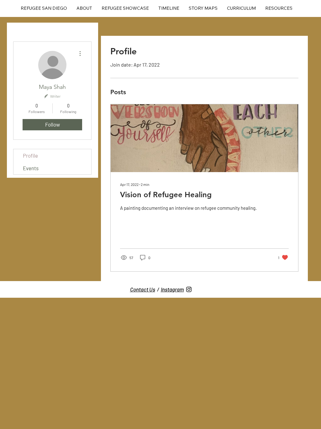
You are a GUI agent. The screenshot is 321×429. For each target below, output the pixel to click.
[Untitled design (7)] (189, 289)
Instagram (172, 289)
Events (31, 168)
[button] (125, 8)
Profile (30, 155)
